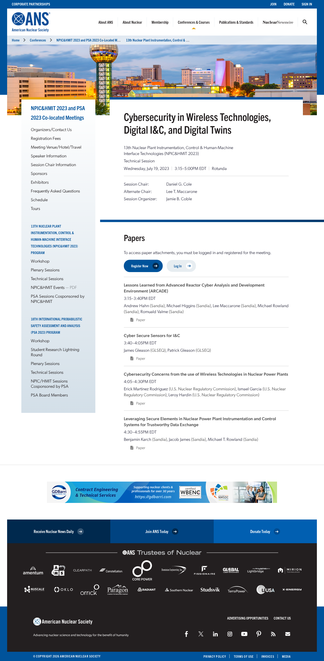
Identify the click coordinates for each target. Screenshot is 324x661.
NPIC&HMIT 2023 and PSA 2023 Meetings (91, 40)
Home (15, 40)
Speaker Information (48, 155)
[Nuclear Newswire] (273, 634)
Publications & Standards (236, 22)
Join (273, 4)
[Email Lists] (288, 634)
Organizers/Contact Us (51, 129)
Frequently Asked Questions (55, 190)
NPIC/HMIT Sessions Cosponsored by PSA (50, 383)
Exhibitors (40, 182)
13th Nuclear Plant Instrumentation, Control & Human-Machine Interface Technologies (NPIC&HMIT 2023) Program (54, 239)
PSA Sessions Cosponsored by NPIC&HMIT (57, 298)
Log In (178, 266)
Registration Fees (46, 138)
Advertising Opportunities (247, 618)
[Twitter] (201, 634)
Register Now (139, 266)
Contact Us (282, 618)
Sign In (307, 4)
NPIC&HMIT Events (48, 287)
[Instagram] (230, 634)
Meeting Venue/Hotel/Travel (56, 147)
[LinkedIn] (215, 634)
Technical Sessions (47, 278)
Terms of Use (244, 656)
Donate (289, 4)
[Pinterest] (259, 634)
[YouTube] (244, 634)
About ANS (105, 22)
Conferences (38, 40)
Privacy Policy (215, 656)
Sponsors (39, 173)
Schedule (39, 199)
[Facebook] (186, 634)
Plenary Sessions (45, 269)
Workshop (40, 261)
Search (305, 22)
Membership (160, 22)
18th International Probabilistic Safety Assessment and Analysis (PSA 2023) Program (56, 325)
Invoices (267, 656)
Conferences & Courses (194, 22)
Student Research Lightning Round (55, 351)
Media (286, 656)
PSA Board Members (49, 394)
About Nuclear (132, 22)
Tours (35, 208)
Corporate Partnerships (31, 4)
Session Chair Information (53, 164)
